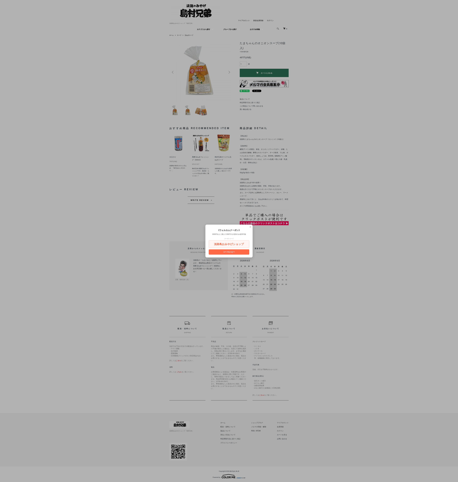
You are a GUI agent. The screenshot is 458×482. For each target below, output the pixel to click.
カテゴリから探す (203, 29)
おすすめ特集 (255, 29)
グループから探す (230, 29)
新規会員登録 (258, 20)
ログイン (270, 20)
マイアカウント (244, 20)
